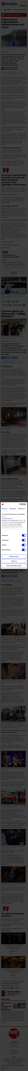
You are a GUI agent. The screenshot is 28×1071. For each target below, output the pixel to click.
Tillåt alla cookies (14, 556)
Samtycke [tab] (4, 508)
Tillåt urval (14, 561)
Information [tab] (12, 508)
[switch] (24, 540)
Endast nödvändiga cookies (14, 565)
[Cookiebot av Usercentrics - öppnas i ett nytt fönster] (19, 504)
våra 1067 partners (7, 518)
